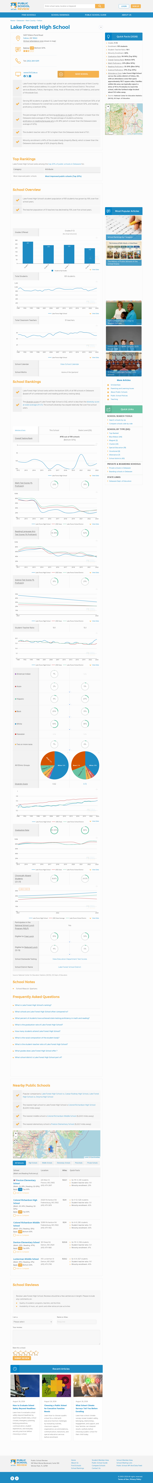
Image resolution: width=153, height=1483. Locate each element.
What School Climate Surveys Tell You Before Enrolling (87, 1408)
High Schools (33, 1163)
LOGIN (124, 6)
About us (74, 1463)
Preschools (78, 1163)
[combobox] (68, 6)
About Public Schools (119, 392)
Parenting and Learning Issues (122, 388)
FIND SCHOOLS (29, 15)
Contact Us (96, 1468)
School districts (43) (117, 458)
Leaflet (86, 1157)
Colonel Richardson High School (81, 1105)
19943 (34, 38)
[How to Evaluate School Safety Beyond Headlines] (25, 1386)
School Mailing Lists (124, 1463)
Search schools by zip (117, 420)
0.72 (85, 784)
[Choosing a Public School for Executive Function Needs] (56, 1386)
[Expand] (15, 1141)
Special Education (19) (117, 447)
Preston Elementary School (62, 1124)
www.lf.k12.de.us (30, 72)
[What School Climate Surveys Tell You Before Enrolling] (87, 1386)
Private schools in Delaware (120, 468)
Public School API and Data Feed (129, 1465)
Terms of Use (123, 1479)
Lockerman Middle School (26, 1259)
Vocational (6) (114, 451)
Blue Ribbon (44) (115, 437)
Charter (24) (113, 444)
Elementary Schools (63, 1163)
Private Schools (92, 1163)
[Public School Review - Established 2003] (20, 6)
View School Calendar (69, 364)
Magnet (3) (113, 440)
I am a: (15, 1317)
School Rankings (77, 1468)
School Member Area (125, 1460)
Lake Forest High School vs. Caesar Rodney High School (65, 1094)
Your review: (17, 1327)
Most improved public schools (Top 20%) (63, 176)
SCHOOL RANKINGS (60, 15)
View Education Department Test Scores (70, 959)
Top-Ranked (114, 433)
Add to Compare (22, 1193)
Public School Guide (99, 1463)
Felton (26, 38)
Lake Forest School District (69, 967)
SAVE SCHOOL (81, 74)
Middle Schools (47, 1163)
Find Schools (76, 1465)
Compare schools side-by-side (121, 423)
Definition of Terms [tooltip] (20, 430)
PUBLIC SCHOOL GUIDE (95, 15)
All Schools (19, 1163)
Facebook (17, 1478)
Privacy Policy (135, 1479)
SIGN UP (136, 6)
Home (73, 1460)
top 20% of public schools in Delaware (64, 164)
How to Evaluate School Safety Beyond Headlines (24, 1407)
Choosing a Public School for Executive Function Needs (55, 1408)
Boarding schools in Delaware (120, 471)
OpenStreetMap (95, 1157)
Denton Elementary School (26, 1242)
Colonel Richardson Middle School (61, 1116)
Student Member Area (100, 1460)
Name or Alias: (62, 1317)
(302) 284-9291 (33, 61)
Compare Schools (98, 1465)
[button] (56, 1142)
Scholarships (116, 385)
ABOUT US (126, 15)
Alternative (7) (114, 455)
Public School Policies (119, 395)
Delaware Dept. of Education (120, 481)
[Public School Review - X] (12, 1478)
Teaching (114, 399)
